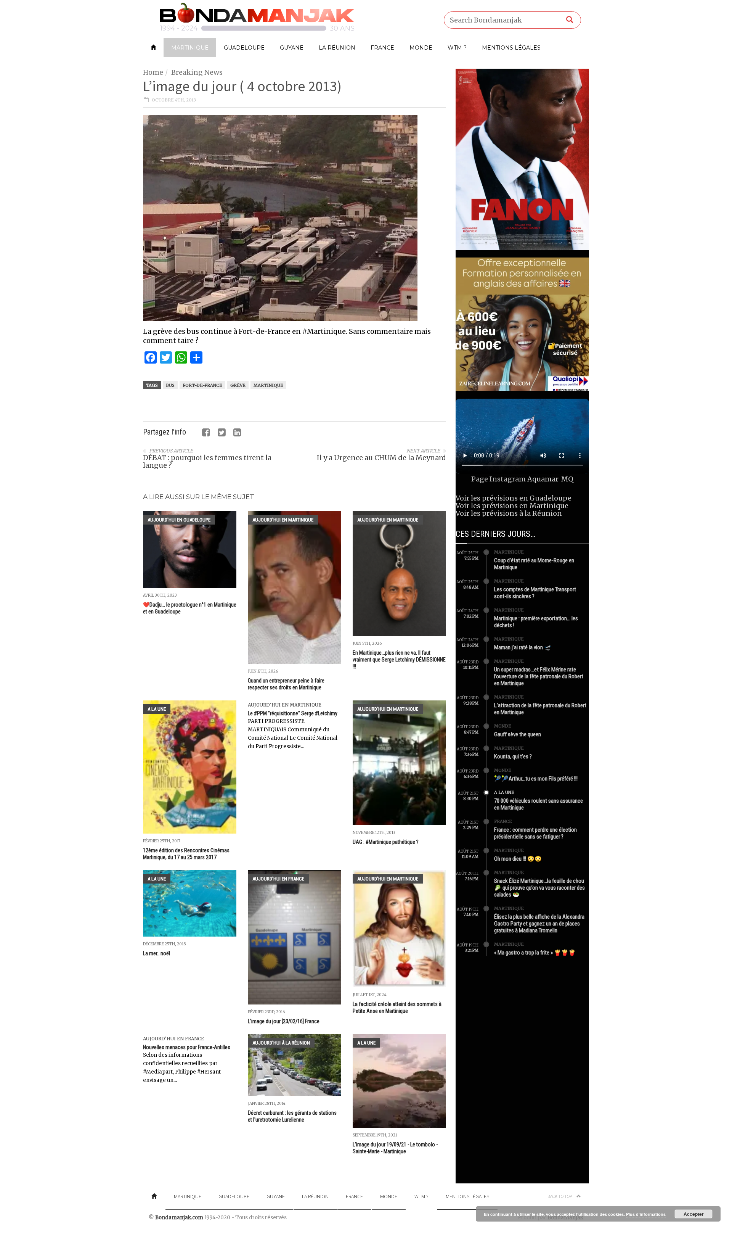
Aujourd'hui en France (278, 879)
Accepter (694, 1213)
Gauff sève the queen (517, 734)
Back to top (560, 1196)
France (382, 47)
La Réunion (337, 47)
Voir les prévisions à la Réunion (509, 513)
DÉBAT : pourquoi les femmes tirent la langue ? (207, 461)
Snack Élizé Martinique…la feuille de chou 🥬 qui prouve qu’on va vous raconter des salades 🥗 (539, 887)
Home (153, 72)
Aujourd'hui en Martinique (282, 520)
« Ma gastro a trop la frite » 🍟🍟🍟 (535, 952)
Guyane (291, 47)
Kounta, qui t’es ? (513, 756)
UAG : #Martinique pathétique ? (386, 842)
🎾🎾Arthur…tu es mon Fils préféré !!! (536, 778)
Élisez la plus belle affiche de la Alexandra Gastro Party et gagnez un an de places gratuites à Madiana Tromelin (539, 923)
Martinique (190, 47)
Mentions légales (511, 47)
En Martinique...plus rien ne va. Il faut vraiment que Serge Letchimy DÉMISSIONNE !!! (399, 660)
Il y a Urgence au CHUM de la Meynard (381, 457)
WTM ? (457, 47)
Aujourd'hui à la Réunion (281, 1043)
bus (170, 385)
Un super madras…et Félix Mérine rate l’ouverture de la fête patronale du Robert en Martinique (538, 676)
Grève (238, 385)
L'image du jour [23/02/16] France (283, 1021)
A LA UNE (157, 709)
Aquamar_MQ (550, 479)
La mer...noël (156, 953)
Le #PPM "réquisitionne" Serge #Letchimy (292, 713)
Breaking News (197, 72)
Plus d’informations (646, 1214)
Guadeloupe (244, 47)
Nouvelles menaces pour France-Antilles (186, 1047)
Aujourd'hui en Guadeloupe (179, 520)
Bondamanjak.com (179, 1217)
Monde (420, 47)
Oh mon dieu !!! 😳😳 (518, 858)
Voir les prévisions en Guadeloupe (513, 498)
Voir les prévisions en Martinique (512, 505)
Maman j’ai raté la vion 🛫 (522, 647)
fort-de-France (202, 385)
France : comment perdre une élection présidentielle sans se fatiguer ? (535, 833)
